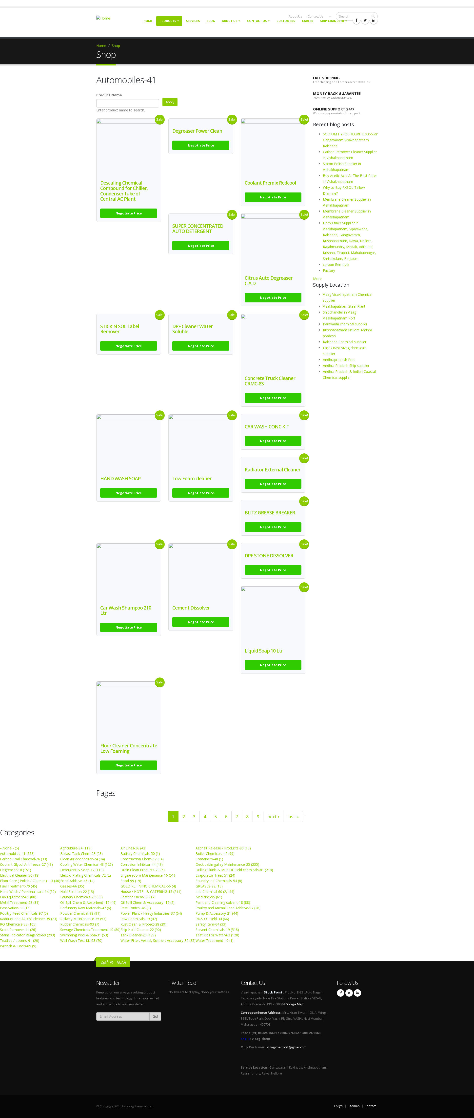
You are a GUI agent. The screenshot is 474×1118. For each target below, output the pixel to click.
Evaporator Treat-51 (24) (215, 875)
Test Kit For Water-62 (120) (217, 935)
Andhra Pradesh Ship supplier (346, 365)
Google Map (294, 1004)
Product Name (109, 95)
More (317, 278)
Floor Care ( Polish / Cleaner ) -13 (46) (30, 880)
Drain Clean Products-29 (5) (142, 869)
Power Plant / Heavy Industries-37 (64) (151, 913)
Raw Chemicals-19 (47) (138, 918)
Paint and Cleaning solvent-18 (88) (223, 902)
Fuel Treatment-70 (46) (18, 886)
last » (293, 817)
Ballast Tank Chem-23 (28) (81, 853)
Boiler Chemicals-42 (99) (215, 853)
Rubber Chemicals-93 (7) (79, 924)
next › (273, 817)
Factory (329, 270)
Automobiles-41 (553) (17, 853)
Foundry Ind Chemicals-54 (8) (219, 880)
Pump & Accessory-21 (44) (217, 913)
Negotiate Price (129, 213)
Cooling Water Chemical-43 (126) (86, 864)
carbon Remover (336, 264)
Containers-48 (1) (209, 859)
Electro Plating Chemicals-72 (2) (85, 875)
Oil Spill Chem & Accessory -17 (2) (147, 902)
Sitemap (354, 1106)
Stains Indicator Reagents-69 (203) (27, 935)
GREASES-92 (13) (209, 886)
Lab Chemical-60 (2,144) (215, 891)
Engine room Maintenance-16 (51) (147, 875)
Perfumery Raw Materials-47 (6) (85, 908)
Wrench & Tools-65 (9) (18, 946)
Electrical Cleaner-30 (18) (20, 875)
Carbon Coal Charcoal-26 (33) (23, 859)
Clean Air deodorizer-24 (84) (82, 859)
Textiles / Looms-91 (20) (19, 940)
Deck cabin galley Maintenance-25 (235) (227, 864)
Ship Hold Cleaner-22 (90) (140, 929)
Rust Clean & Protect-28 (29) (143, 924)
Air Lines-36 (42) (133, 848)
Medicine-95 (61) (209, 897)
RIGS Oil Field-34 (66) (212, 918)
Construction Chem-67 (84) (142, 859)
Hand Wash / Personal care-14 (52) (28, 891)
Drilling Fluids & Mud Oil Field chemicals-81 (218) (234, 869)
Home (148, 21)
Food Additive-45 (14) (77, 880)
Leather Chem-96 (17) (138, 897)
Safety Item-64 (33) (211, 924)
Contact (370, 1106)
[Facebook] (356, 20)
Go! (155, 1016)
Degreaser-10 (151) (15, 869)
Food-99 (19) (130, 880)
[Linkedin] (373, 20)
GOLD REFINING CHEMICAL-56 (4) (148, 886)
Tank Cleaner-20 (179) (138, 935)
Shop (116, 45)
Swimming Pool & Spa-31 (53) (84, 935)
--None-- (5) (9, 848)
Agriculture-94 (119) (76, 848)
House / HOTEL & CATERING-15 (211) (150, 891)
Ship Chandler (332, 21)
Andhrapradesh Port (339, 359)
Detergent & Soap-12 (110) (82, 869)
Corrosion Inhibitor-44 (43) (141, 864)
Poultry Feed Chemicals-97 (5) (24, 913)
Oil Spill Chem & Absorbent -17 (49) (88, 902)
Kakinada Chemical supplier (344, 341)
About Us (229, 21)
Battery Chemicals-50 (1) (140, 853)
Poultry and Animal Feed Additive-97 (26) (228, 908)
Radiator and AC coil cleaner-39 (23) (28, 918)
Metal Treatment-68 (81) (20, 902)
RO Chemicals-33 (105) (18, 924)
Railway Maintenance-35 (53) (83, 918)
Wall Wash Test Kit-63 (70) (81, 940)
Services (193, 21)
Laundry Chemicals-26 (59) (81, 897)
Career (307, 21)
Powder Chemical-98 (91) (80, 913)
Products (167, 21)
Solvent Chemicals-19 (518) (217, 929)
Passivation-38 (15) (15, 908)
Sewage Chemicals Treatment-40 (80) (90, 929)
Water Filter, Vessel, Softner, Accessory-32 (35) (158, 940)
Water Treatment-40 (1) (215, 940)
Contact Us (257, 21)
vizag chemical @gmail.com (286, 1047)
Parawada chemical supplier (345, 324)
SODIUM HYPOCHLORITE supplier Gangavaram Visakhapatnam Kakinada (350, 140)
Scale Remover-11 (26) (18, 929)
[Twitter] (365, 20)
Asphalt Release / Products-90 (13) (223, 848)
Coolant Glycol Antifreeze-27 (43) (26, 864)
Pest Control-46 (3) (135, 908)
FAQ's (338, 1106)
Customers (285, 21)
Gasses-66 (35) (72, 886)
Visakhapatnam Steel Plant (344, 306)
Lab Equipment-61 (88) (18, 897)
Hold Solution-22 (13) (77, 891)
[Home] (106, 18)
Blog (211, 21)
